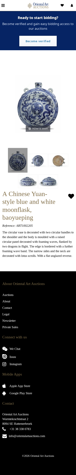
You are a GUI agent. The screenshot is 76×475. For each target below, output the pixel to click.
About (6, 301)
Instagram (15, 364)
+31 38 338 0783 (20, 429)
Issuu (12, 356)
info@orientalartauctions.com (27, 436)
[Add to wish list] (71, 196)
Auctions (7, 295)
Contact (7, 307)
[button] (71, 5)
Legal (5, 314)
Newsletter (9, 320)
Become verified (38, 41)
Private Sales (10, 327)
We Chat (14, 348)
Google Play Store (20, 393)
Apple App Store (19, 386)
